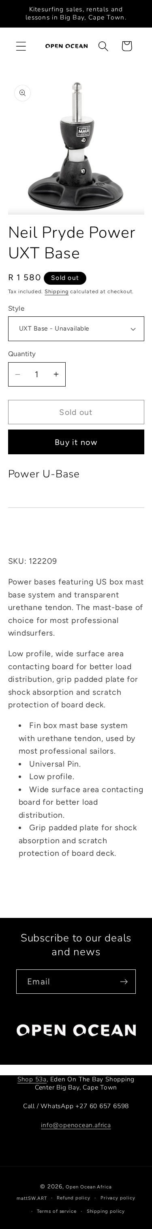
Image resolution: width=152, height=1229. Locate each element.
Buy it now (76, 442)
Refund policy (73, 1198)
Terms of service (57, 1211)
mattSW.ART (32, 1198)
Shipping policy (106, 1211)
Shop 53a (32, 1079)
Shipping (57, 291)
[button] (20, 46)
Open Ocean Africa (88, 1187)
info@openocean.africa (76, 1125)
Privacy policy (118, 1198)
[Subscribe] (123, 981)
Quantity (22, 354)
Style (16, 308)
